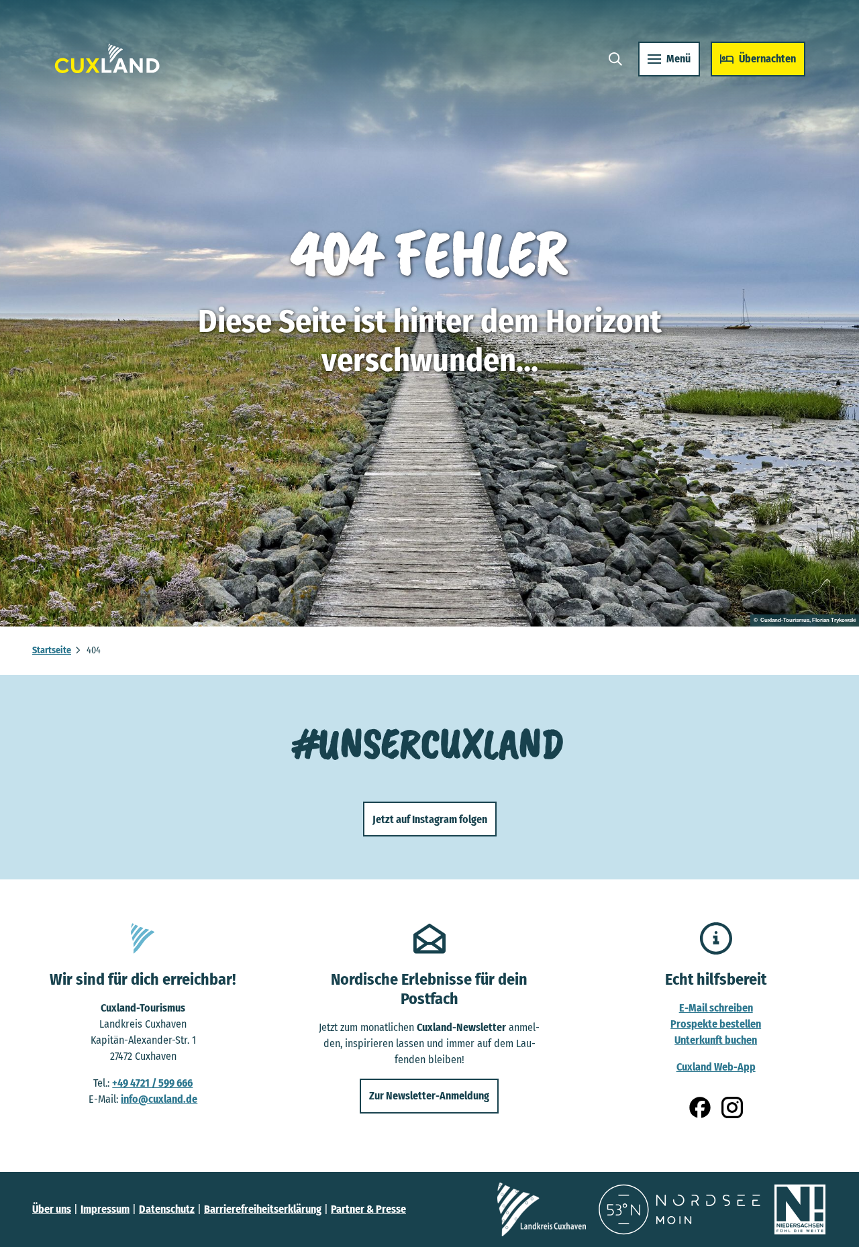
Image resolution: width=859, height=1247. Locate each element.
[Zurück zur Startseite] (107, 58)
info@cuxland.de (159, 1099)
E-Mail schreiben (716, 1007)
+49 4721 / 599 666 (152, 1083)
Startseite (51, 650)
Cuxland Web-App (716, 1067)
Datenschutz (167, 1209)
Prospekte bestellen (715, 1024)
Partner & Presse (368, 1209)
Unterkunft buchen (715, 1040)
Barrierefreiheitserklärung (262, 1209)
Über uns (51, 1209)
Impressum (105, 1209)
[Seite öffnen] (541, 1209)
